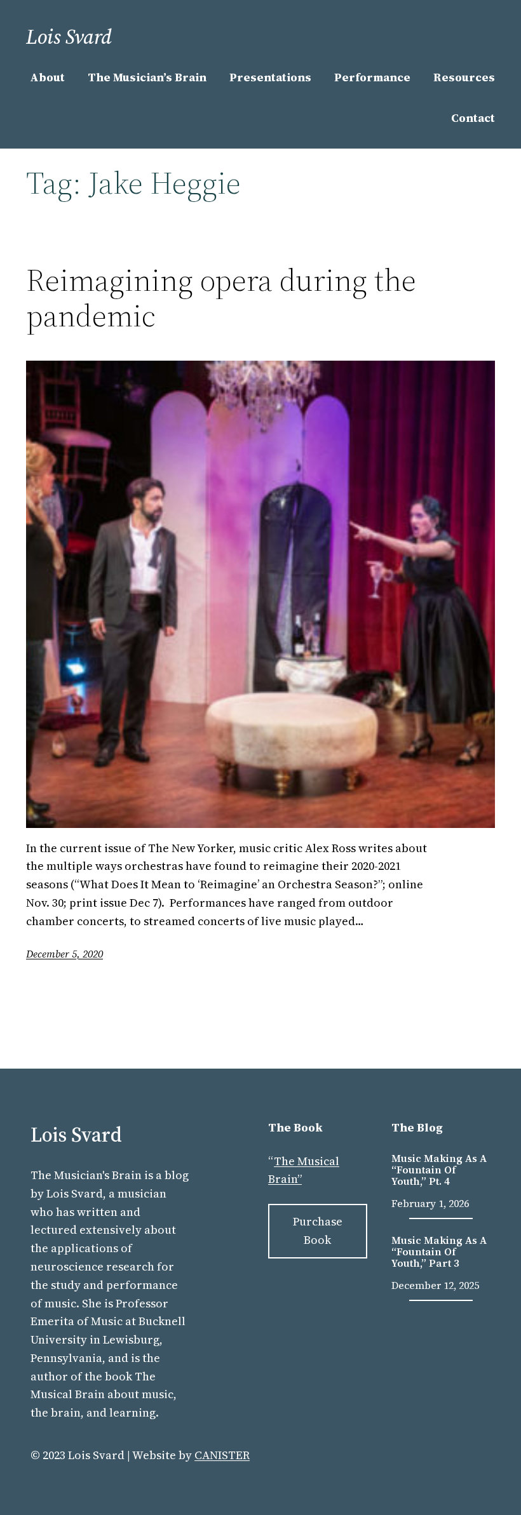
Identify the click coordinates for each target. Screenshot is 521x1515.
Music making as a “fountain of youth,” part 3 (439, 1251)
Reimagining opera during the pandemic (221, 298)
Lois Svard (69, 37)
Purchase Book (317, 1230)
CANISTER (222, 1455)
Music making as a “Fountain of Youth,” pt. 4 (439, 1169)
